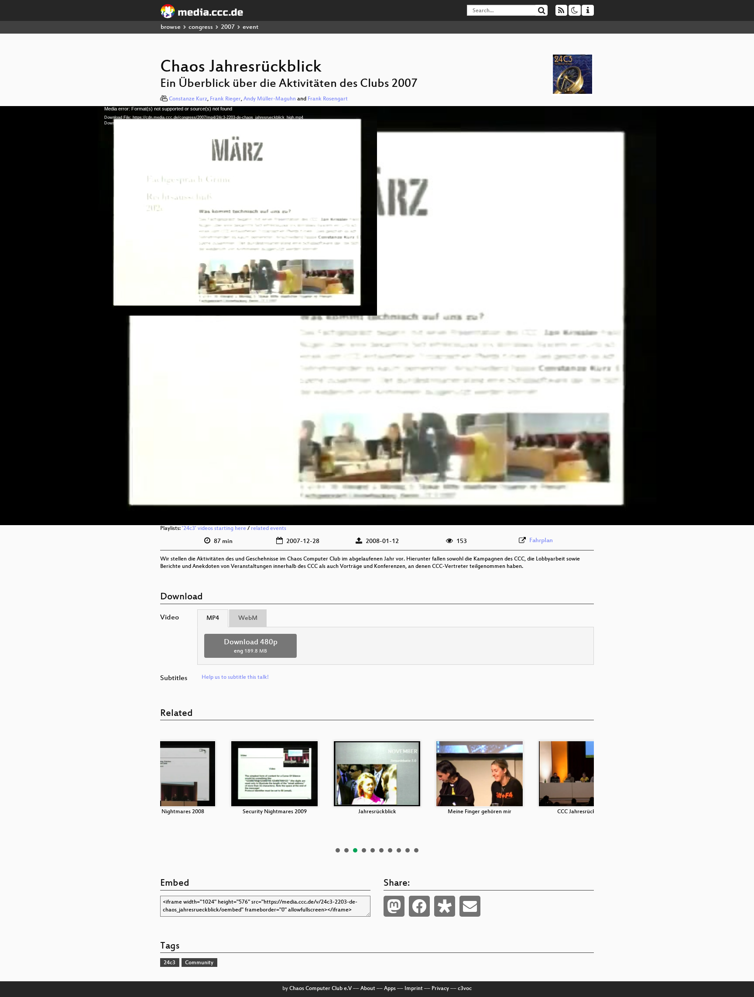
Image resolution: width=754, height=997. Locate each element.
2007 (228, 27)
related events (268, 529)
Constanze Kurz (188, 99)
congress (200, 27)
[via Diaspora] (444, 906)
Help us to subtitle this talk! (235, 677)
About (367, 989)
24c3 (169, 963)
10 (416, 850)
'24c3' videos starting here (214, 529)
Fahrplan (541, 540)
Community (199, 963)
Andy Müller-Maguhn (269, 99)
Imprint (413, 989)
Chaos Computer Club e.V (320, 989)
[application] (377, 315)
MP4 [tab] (212, 618)
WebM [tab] (247, 618)
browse (171, 27)
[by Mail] (469, 906)
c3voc (465, 989)
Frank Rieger (225, 99)
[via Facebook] (419, 906)
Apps (390, 989)
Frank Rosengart (328, 99)
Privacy (440, 989)
